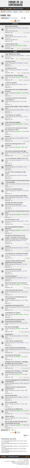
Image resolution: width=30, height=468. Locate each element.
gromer (18, 291)
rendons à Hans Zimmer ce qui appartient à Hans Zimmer (15, 261)
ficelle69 (18, 28)
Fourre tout (5, 15)
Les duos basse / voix (12, 219)
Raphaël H (19, 206)
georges (18, 336)
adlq (17, 101)
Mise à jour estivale (11, 26)
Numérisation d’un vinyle (13, 269)
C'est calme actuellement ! (14, 341)
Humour (7, 136)
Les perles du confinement (13, 409)
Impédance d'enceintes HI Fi (14, 305)
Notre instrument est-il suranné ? (16, 283)
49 (22, 73)
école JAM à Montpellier (12, 122)
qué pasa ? (8, 165)
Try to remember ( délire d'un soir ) (16, 158)
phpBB (12, 461)
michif (18, 365)
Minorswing (19, 84)
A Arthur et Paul (10, 61)
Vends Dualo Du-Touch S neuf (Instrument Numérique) (14, 320)
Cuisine (7, 246)
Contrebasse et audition (13, 115)
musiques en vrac (11, 68)
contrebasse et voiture (12, 313)
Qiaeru (27, 462)
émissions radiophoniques (13, 189)
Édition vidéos (9, 416)
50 (24, 73)
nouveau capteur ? (11, 276)
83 (24, 48)
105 (21, 58)
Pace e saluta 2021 (11, 402)
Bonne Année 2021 (11, 395)
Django (18, 300)
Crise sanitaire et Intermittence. (15, 348)
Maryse (18, 77)
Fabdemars (19, 197)
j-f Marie (18, 152)
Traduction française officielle (18, 462)
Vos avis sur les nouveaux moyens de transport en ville (16, 129)
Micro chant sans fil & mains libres (16, 196)
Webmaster (14, 31)
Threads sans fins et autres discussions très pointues (14, 203)
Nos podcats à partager (13, 355)
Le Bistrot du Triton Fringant (14, 75)
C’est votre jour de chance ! (14, 290)
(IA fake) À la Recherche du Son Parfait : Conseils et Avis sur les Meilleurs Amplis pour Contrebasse (16, 237)
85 (28, 48)
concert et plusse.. (11, 83)
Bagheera (19, 160)
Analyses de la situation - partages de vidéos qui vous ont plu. (16, 362)
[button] (19, 21)
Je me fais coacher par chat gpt (15, 151)
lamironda (19, 45)
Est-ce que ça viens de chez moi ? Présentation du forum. (16, 422)
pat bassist (19, 116)
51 (26, 73)
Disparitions (9, 334)
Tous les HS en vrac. (11, 44)
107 (26, 58)
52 (28, 73)
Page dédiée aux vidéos (12, 54)
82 (22, 48)
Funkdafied (19, 63)
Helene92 (18, 184)
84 (26, 48)
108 (28, 58)
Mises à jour (9, 35)
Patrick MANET (20, 55)
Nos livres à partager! (12, 327)
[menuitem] (4, 9)
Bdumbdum (19, 124)
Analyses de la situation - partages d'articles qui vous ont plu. (16, 371)
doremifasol (19, 247)
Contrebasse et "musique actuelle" (16, 253)
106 (23, 58)
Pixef (17, 323)
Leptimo (18, 93)
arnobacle (19, 175)
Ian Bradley (26, 459)
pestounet (19, 36)
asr (17, 418)
